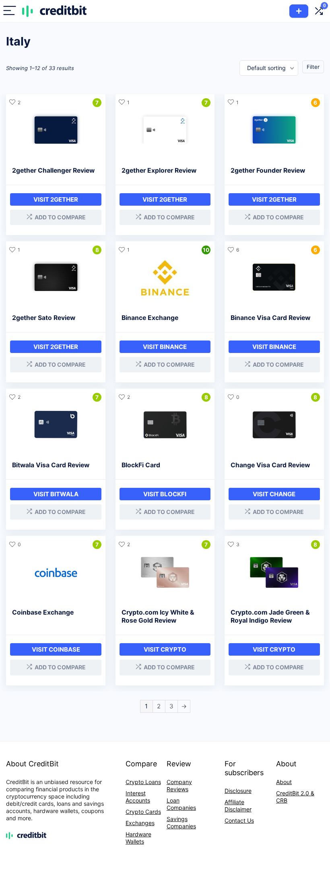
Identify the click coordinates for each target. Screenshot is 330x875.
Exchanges (140, 822)
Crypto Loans (143, 781)
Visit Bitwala (55, 494)
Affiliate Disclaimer (238, 806)
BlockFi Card (141, 465)
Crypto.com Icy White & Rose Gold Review (158, 616)
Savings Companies (181, 822)
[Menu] (9, 11)
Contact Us (239, 820)
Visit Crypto (165, 649)
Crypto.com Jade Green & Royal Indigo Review (270, 616)
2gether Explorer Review (159, 170)
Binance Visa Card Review (270, 318)
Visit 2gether (55, 199)
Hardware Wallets (138, 838)
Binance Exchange (150, 318)
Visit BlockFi (164, 494)
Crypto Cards (143, 811)
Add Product (298, 11)
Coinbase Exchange (43, 612)
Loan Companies (181, 804)
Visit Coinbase (56, 649)
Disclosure (238, 790)
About (284, 781)
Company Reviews (179, 785)
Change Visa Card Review (270, 465)
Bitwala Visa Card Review (50, 465)
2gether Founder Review (268, 170)
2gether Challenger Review (53, 170)
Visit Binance (165, 347)
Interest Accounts (138, 797)
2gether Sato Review (43, 318)
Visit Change (274, 494)
